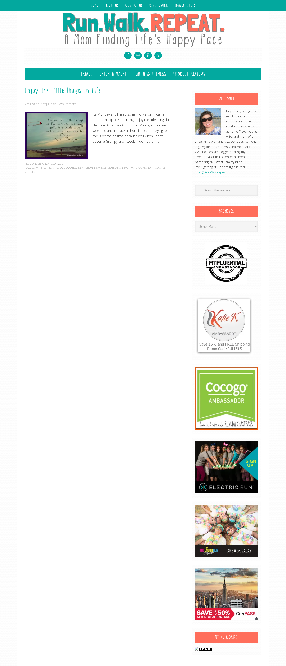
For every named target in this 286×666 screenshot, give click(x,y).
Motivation (115, 167)
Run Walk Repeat (143, 29)
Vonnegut (32, 172)
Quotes (160, 167)
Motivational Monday (139, 167)
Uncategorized (52, 163)
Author (48, 167)
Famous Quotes (65, 167)
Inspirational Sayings (91, 167)
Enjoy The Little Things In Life (63, 91)
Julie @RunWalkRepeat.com (214, 172)
